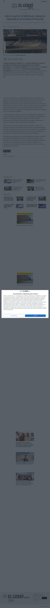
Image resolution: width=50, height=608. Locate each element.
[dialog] (25, 304)
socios (15, 295)
